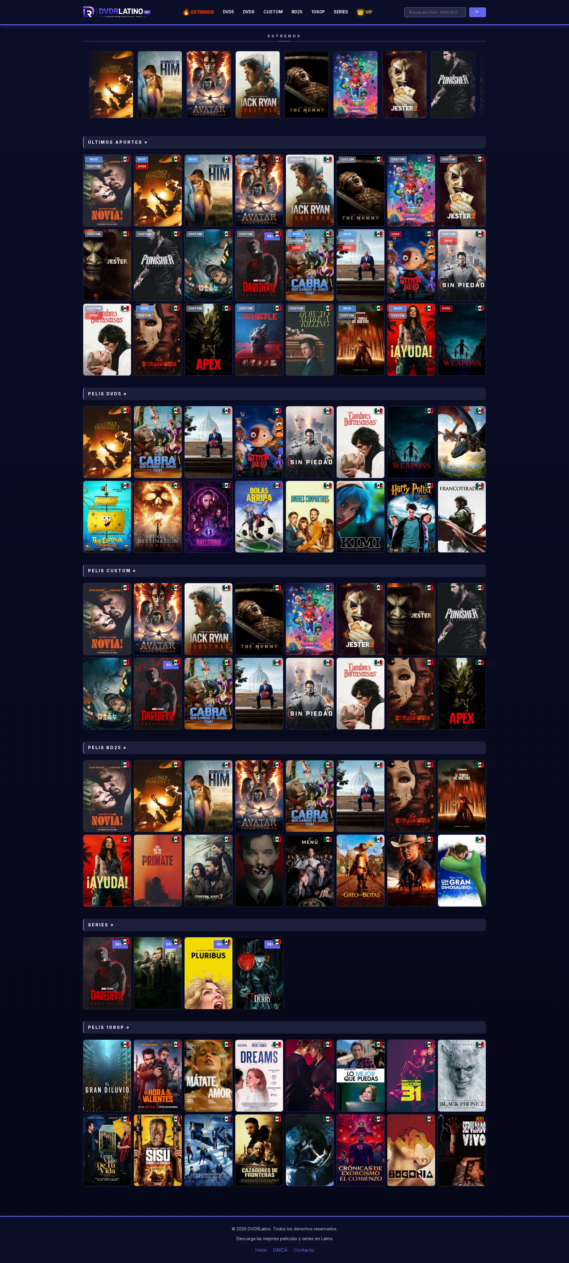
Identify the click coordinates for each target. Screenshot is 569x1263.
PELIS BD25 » (107, 747)
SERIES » (101, 924)
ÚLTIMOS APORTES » (118, 142)
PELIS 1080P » (109, 1027)
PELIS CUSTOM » (112, 570)
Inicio (261, 1250)
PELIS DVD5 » (107, 393)
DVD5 (228, 11)
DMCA (280, 1250)
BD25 (297, 11)
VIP (364, 12)
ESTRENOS (198, 12)
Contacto (304, 1250)
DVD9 (249, 11)
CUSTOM (273, 11)
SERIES (341, 11)
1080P (318, 11)
